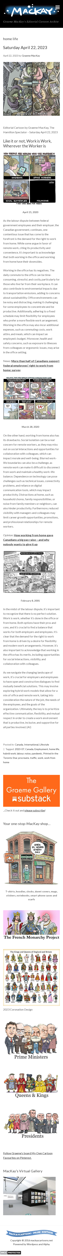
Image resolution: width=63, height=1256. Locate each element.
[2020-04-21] (29, 208)
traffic (33, 757)
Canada (19, 744)
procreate (23, 757)
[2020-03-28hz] (29, 422)
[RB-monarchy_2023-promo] (31, 977)
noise (28, 753)
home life (54, 749)
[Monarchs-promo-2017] (31, 1097)
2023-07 (19, 749)
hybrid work (9, 753)
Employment (41, 749)
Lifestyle (44, 744)
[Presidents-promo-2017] (31, 1139)
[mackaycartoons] (31, 14)
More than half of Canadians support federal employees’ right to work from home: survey (31, 365)
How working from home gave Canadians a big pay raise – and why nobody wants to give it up (28, 539)
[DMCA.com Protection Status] (10, 1253)
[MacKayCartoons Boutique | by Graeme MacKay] (31, 887)
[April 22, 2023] (31, 118)
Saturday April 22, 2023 (25, 47)
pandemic (37, 753)
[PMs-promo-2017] (31, 1060)
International (31, 744)
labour (20, 753)
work (40, 757)
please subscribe (35, 810)
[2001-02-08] (29, 596)
